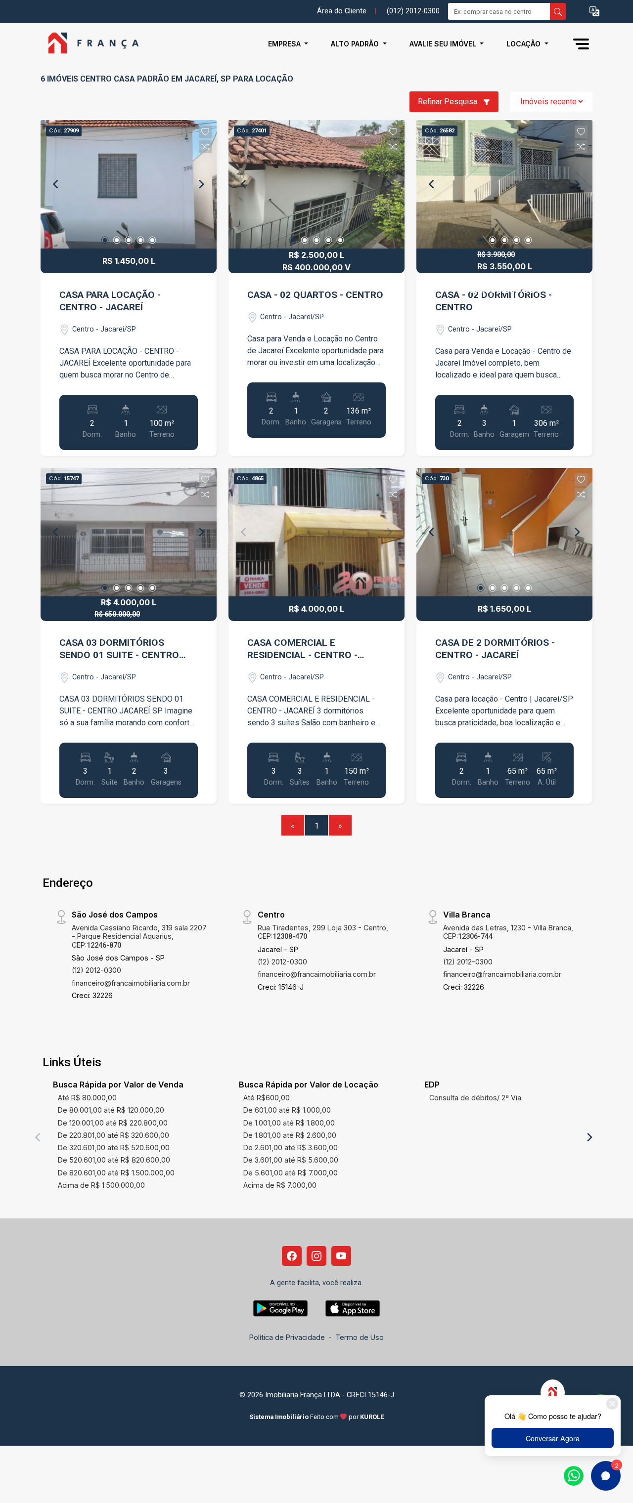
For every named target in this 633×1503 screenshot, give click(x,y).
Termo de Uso (359, 1337)
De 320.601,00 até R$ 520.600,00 (114, 1147)
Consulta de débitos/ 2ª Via (475, 1097)
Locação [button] (524, 44)
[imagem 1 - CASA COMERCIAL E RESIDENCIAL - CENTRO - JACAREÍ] (316, 532)
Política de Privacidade (287, 1337)
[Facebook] (292, 1256)
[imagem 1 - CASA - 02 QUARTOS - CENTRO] (316, 184)
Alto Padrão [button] (356, 44)
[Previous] (56, 184)
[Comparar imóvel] (205, 146)
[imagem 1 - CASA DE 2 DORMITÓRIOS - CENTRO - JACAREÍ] (504, 532)
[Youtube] (341, 1256)
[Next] (201, 184)
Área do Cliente (341, 11)
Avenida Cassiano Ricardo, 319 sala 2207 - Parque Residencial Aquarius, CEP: (139, 936)
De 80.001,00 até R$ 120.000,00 (111, 1110)
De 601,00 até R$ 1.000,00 (287, 1110)
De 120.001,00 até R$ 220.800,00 (113, 1123)
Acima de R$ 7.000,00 (279, 1185)
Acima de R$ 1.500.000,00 (101, 1185)
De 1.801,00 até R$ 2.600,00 (289, 1135)
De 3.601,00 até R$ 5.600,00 (290, 1160)
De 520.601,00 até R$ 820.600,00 (114, 1160)
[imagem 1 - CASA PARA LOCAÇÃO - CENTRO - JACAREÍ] (129, 184)
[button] (594, 11)
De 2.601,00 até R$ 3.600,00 (290, 1147)
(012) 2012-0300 (413, 11)
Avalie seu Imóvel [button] (443, 44)
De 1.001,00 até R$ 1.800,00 (289, 1123)
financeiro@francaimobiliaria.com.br (131, 983)
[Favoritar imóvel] (205, 131)
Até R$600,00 (266, 1097)
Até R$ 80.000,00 (87, 1097)
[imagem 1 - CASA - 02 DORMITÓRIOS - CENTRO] (504, 184)
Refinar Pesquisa (448, 101)
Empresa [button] (285, 44)
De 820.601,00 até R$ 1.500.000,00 (116, 1173)
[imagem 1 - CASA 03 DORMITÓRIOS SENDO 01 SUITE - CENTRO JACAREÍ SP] (129, 532)
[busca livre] (558, 11)
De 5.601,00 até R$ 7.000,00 (290, 1173)
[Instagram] (316, 1256)
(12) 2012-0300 (96, 970)
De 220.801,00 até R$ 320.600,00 (113, 1135)
